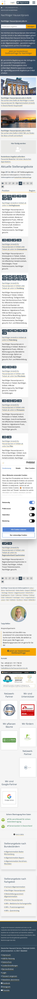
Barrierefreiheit (8, 969)
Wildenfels (32, 600)
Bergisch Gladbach (30, 590)
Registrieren (24, 2)
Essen (12, 595)
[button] (33, 3)
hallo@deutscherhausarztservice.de (14, 668)
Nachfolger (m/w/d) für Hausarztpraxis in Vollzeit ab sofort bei (12, 443)
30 (20, 183)
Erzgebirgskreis (5, 595)
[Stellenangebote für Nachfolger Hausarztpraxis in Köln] (18, 119)
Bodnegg (4, 593)
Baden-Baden (20, 590)
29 (17, 183)
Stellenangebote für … (12, 7)
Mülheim (12, 600)
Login (13, 2)
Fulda (2, 597)
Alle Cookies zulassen (18, 529)
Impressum (6, 955)
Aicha (31, 588)
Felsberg (25, 595)
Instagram (6, 987)
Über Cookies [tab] (30, 468)
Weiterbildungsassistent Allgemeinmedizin (13, 895)
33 (31, 183)
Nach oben (20, 834)
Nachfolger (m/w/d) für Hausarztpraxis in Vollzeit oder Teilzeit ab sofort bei (13, 373)
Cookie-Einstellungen (10, 965)
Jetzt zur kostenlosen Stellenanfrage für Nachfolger (18, 52)
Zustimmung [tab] (6, 468)
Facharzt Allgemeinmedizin (15, 887)
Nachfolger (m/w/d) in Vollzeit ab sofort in (14, 204)
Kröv (22, 597)
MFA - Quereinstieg (12, 910)
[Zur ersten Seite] (2, 183)
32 (28, 183)
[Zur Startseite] (1, 7)
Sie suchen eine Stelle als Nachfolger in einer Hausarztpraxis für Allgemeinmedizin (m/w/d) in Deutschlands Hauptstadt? (18, 102)
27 (10, 183)
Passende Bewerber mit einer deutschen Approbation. (16, 159)
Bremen (10, 593)
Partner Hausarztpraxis (14, 900)
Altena (3, 590)
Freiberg (31, 595)
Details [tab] (18, 468)
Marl (7, 600)
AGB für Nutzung (8, 958)
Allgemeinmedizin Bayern (14, 858)
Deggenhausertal (19, 593)
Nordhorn (20, 600)
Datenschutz (7, 962)
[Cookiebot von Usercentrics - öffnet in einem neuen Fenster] (26, 462)
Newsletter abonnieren (10, 980)
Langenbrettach (30, 597)
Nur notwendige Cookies (18, 535)
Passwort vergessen (9, 976)
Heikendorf (9, 597)
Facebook (6, 983)
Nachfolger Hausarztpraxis (15, 890)
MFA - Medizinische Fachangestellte (18, 903)
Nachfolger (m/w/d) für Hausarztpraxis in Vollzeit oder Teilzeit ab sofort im (14, 246)
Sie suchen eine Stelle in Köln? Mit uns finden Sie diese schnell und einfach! (17, 133)
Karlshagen (16, 597)
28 (13, 183)
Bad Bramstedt (10, 590)
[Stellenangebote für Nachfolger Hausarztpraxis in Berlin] (18, 86)
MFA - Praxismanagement (14, 907)
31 (24, 183)
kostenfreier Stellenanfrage (22, 177)
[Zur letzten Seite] (2, 187)
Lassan (3, 600)
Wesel (25, 600)
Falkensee (19, 595)
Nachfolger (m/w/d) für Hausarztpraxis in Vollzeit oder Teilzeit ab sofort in (13, 285)
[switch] (32, 508)
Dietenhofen (29, 593)
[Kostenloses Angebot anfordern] (19, 151)
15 (6, 183)
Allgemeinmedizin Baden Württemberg (14, 853)
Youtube (6, 990)
